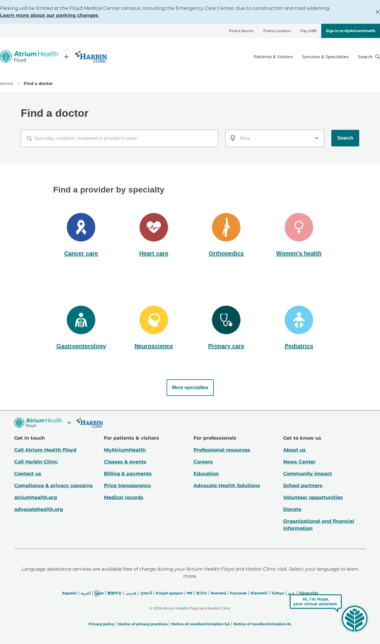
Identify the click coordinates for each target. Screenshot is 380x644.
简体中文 (114, 593)
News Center (299, 462)
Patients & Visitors (273, 56)
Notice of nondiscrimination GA (200, 624)
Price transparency (127, 485)
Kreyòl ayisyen (169, 593)
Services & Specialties (325, 56)
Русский (238, 593)
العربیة (86, 593)
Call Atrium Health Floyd (45, 450)
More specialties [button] (190, 387)
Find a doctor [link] (38, 83)
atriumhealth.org (35, 497)
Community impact (307, 473)
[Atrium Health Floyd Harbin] (53, 56)
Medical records (123, 497)
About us (294, 450)
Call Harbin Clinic (36, 462)
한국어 (201, 593)
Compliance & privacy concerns (53, 485)
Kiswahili (259, 593)
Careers (203, 462)
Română (218, 593)
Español (69, 593)
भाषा (189, 593)
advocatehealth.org (38, 509)
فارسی (131, 593)
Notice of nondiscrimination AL (263, 624)
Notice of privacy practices (142, 624)
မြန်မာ (99, 593)
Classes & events (125, 462)
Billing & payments (128, 473)
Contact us (27, 473)
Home (6, 83)
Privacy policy (101, 624)
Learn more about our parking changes (49, 15)
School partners (302, 485)
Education (206, 473)
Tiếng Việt (308, 593)
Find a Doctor (241, 31)
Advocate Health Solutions (227, 485)
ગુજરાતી (146, 593)
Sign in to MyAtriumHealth (350, 31)
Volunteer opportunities (313, 497)
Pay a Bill (308, 31)
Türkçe (277, 593)
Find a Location (277, 31)
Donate (292, 509)
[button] (81, 235)
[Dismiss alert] (377, 12)
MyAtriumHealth (125, 450)
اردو (291, 593)
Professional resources (222, 450)
